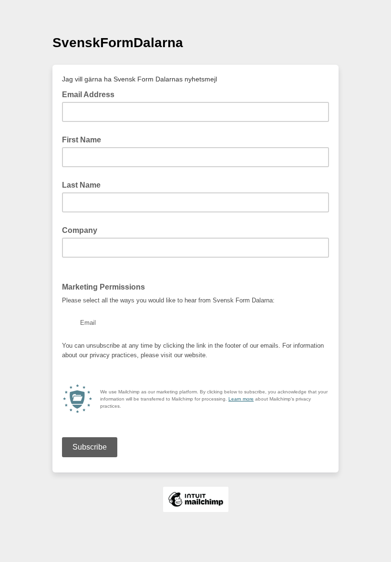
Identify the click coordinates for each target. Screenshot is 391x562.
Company (79, 230)
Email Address (91, 94)
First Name (81, 140)
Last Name (81, 185)
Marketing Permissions (106, 286)
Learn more (241, 398)
